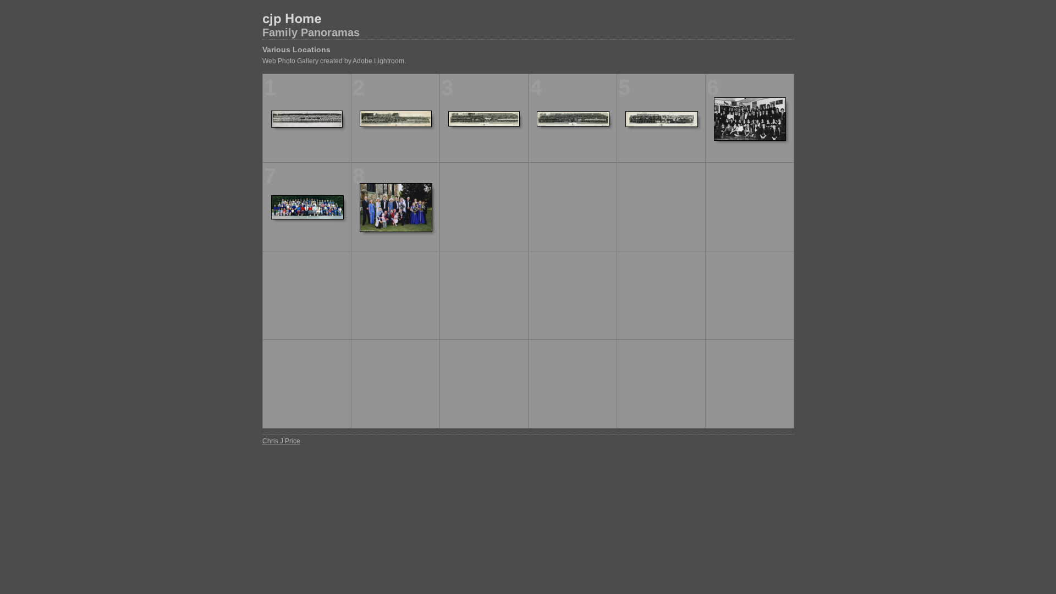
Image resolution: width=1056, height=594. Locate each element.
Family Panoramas (311, 32)
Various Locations (296, 49)
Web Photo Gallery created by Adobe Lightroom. (334, 61)
